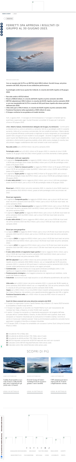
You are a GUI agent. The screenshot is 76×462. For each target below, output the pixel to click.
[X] (1, 26)
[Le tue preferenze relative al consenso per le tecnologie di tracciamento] (1, 346)
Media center (54, 451)
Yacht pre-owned (43, 451)
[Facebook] (1, 24)
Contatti (63, 451)
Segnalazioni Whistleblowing (18, 451)
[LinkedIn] (1, 29)
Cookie (47, 455)
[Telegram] (1, 32)
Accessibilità (55, 455)
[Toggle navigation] (73, 9)
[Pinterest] (1, 34)
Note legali (39, 455)
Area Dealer (32, 451)
